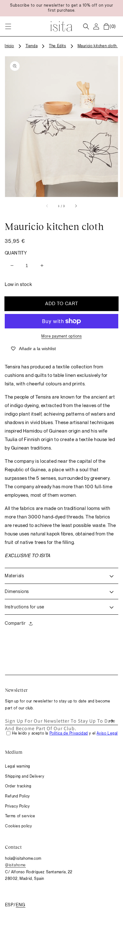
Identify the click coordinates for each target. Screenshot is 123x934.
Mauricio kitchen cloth (98, 46)
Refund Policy (17, 796)
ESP (9, 904)
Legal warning (17, 766)
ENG (20, 904)
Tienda (32, 46)
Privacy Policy (17, 806)
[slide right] (76, 206)
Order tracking (18, 786)
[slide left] (47, 206)
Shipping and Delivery (24, 776)
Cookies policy (18, 826)
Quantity (16, 252)
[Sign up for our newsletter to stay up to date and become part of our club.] (111, 721)
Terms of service (20, 816)
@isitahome (15, 865)
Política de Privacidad (69, 733)
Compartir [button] (15, 623)
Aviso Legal (107, 733)
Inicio (9, 46)
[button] (8, 26)
